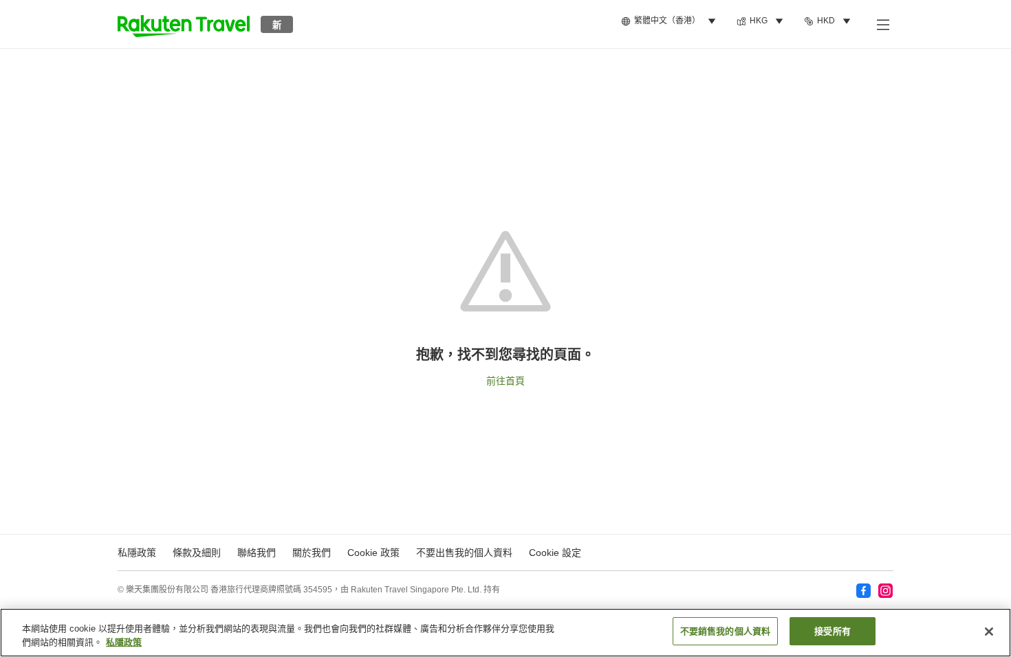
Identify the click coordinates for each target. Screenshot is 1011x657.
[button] (184, 24)
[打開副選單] (882, 24)
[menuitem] (670, 21)
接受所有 (832, 631)
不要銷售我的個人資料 (725, 631)
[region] (505, 632)
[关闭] (989, 631)
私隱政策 (124, 642)
